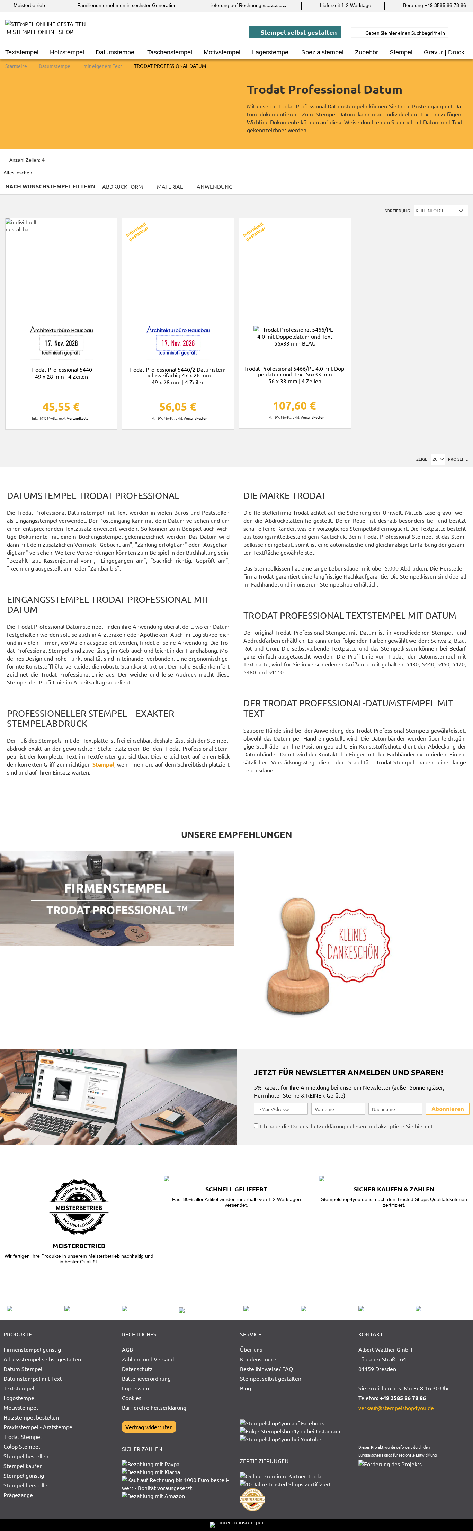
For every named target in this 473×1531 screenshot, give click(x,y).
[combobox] (399, 32)
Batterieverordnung (146, 1378)
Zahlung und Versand (148, 1358)
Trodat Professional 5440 (61, 372)
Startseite (16, 66)
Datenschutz (137, 1368)
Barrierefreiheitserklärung (154, 1407)
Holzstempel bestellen (31, 1417)
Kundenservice (258, 1358)
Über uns (251, 1349)
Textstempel (18, 1388)
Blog (245, 1388)
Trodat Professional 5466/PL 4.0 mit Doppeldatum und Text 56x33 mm (295, 374)
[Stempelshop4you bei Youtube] (280, 1438)
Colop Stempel (21, 1446)
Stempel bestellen (25, 1455)
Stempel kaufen (23, 1465)
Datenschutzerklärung (318, 1125)
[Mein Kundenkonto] (463, 32)
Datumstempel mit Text (32, 1378)
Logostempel (19, 1397)
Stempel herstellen (27, 1484)
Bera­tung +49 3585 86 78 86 (434, 5)
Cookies (131, 1397)
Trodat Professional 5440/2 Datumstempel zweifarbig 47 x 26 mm (177, 375)
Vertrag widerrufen (149, 1426)
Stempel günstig (23, 1475)
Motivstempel (20, 1407)
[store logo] (48, 33)
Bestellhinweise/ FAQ (266, 1368)
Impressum (135, 1388)
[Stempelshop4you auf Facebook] (282, 1423)
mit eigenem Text (103, 66)
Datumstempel (56, 66)
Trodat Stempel (22, 1436)
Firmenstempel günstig (32, 1349)
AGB (127, 1349)
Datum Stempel (22, 1368)
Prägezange (18, 1494)
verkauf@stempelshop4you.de (396, 1407)
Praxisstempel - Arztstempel (38, 1426)
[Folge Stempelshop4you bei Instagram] (290, 1430)
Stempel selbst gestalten (298, 32)
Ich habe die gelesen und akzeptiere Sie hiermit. (347, 1125)
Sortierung (397, 210)
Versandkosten (79, 418)
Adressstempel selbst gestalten (42, 1358)
